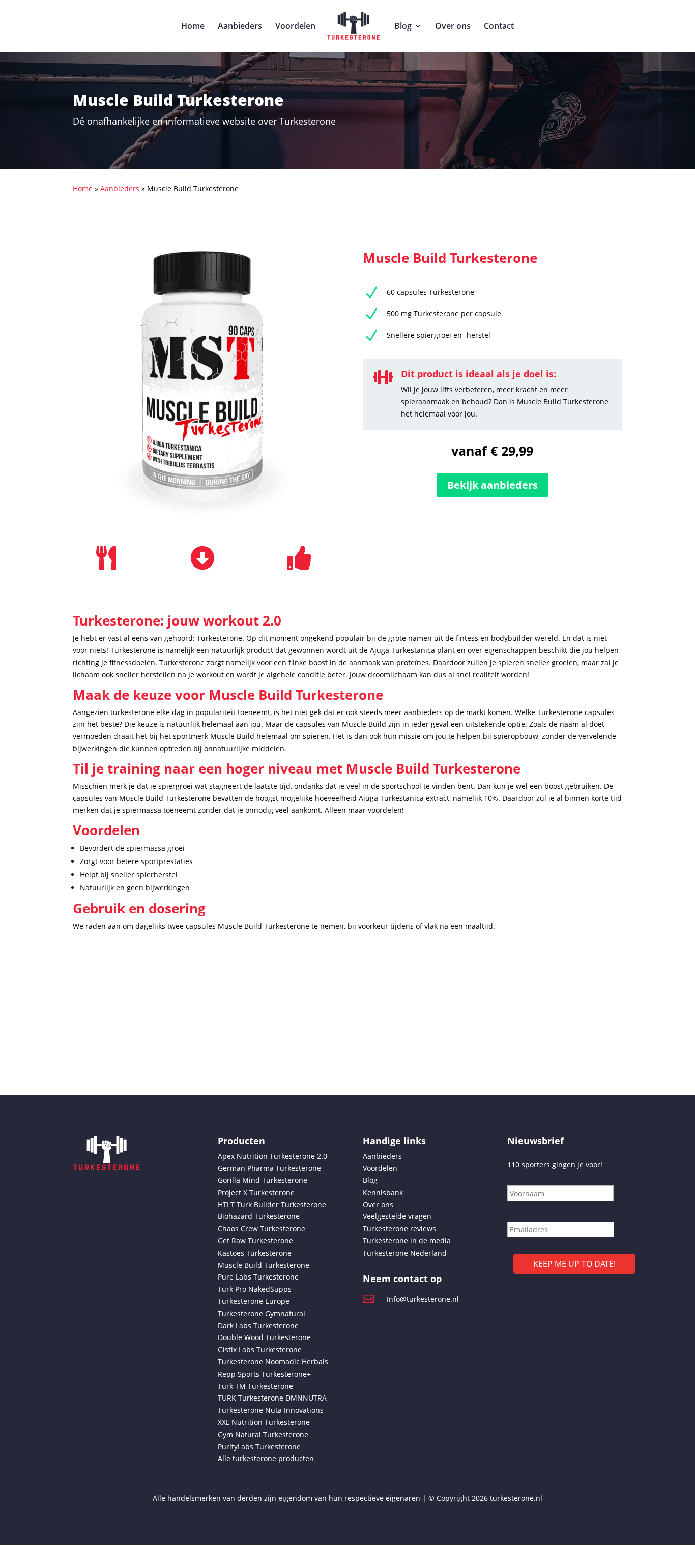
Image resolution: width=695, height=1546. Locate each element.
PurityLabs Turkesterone (259, 1446)
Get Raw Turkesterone (255, 1240)
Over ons (453, 27)
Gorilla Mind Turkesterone (262, 1180)
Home (193, 27)
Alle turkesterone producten (266, 1458)
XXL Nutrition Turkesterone (264, 1422)
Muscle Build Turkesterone (263, 1265)
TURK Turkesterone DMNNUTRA (272, 1398)
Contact (499, 27)
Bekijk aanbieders (492, 485)
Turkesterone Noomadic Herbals (273, 1361)
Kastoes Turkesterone (255, 1253)
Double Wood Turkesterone (264, 1337)
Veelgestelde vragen (397, 1216)
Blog (403, 27)
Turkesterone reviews (399, 1228)
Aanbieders (240, 27)
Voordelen (295, 27)
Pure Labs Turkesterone (258, 1277)
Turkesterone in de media (407, 1240)
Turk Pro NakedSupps (255, 1289)
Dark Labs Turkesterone (258, 1325)
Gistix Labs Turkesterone (260, 1349)
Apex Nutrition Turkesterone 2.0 (272, 1156)
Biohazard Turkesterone (259, 1216)
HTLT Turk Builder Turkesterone (272, 1204)
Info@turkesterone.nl (423, 1299)
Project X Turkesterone (256, 1192)
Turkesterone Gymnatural (261, 1313)
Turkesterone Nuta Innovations (271, 1410)
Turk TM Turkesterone (255, 1386)
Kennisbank (383, 1192)
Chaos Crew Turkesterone (261, 1228)
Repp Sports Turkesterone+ (264, 1374)
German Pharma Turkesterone (269, 1168)
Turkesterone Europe (253, 1301)
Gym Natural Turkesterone (263, 1434)
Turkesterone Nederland (405, 1253)
